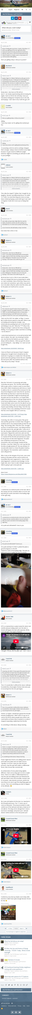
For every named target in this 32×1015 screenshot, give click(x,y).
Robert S (8, 240)
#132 (30, 537)
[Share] (27, 43)
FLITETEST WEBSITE (6, 998)
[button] (2, 9)
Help (24, 1006)
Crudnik (8, 105)
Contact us (4, 1006)
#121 (30, 42)
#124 (30, 137)
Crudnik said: (5, 46)
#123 (30, 112)
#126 (30, 215)
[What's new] (26, 9)
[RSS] (2, 1008)
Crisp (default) (6, 1003)
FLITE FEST (15, 998)
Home (28, 1006)
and (9, 367)
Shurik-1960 (9, 616)
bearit (8, 208)
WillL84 (8, 165)
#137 (30, 798)
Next (21, 928)
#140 (30, 894)
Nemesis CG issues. (14, 960)
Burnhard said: (6, 218)
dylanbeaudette (7, 30)
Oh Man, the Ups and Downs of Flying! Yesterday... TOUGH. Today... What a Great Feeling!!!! (17, 950)
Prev (10, 928)
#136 (30, 741)
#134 (30, 665)
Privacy (19, 1006)
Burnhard (9, 65)
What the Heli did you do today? (14, 941)
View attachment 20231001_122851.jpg (12, 468)
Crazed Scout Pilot (11, 818)
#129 (30, 379)
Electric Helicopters (13, 943)
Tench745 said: (6, 704)
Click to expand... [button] (16, 89)
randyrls (8, 792)
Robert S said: (5, 75)
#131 (30, 511)
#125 (30, 171)
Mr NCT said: (5, 115)
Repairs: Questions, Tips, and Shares (19, 971)
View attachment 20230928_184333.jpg (12, 348)
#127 (30, 246)
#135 (30, 701)
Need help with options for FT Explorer (16, 976)
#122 (30, 72)
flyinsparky (6, 954)
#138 (30, 825)
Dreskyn (6, 961)
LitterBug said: (5, 515)
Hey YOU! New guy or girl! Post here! (18, 954)
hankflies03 (9, 887)
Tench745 (9, 658)
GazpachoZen (7, 978)
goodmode (7, 971)
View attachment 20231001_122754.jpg (12, 414)
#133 (30, 623)
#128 (30, 303)
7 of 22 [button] (16, 928)
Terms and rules (12, 1006)
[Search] (30, 9)
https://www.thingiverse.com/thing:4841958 (13, 474)
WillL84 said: (5, 306)
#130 (30, 486)
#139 (30, 859)
